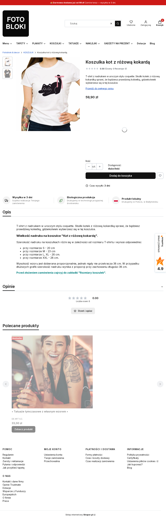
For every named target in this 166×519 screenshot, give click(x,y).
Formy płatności (94, 454)
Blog (129, 467)
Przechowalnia (52, 461)
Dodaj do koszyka (120, 175)
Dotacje (7, 488)
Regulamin (8, 454)
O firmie (7, 497)
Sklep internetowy (79, 514)
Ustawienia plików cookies (141, 461)
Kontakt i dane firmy (13, 481)
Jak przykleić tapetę (13, 467)
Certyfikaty (133, 458)
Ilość (88, 161)
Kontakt (7, 458)
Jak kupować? (135, 464)
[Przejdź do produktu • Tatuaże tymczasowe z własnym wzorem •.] (52, 371)
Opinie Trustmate (12, 484)
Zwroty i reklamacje (13, 461)
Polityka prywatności (138, 454)
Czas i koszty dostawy (98, 458)
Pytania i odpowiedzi (14, 464)
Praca (6, 501)
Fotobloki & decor (11, 52)
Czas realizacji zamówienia (100, 461)
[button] (118, 23)
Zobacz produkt (23, 429)
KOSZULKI (28, 52)
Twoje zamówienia (54, 458)
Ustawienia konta (53, 454)
